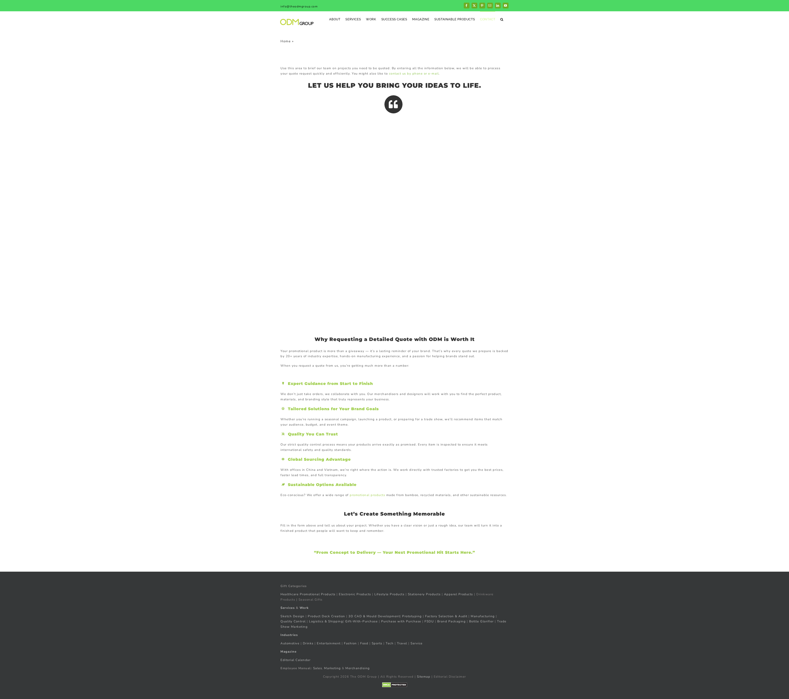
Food (364, 643)
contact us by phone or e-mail (414, 73)
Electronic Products (355, 594)
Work (304, 608)
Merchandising (357, 668)
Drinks (308, 643)
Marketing (332, 668)
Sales (317, 668)
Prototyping (412, 616)
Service (417, 643)
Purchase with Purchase (401, 621)
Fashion (350, 643)
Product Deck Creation (326, 616)
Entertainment (329, 643)
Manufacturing (483, 616)
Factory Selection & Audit (446, 616)
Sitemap (423, 677)
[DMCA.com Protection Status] (394, 685)
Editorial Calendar (295, 660)
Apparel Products (458, 594)
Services (287, 608)
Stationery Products (424, 594)
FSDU (429, 621)
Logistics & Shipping (326, 621)
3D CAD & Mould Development (374, 616)
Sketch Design (292, 616)
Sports (377, 643)
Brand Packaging (451, 621)
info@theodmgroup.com (299, 6)
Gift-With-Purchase (361, 621)
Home (285, 41)
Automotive (289, 643)
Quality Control (293, 621)
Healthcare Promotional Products (308, 594)
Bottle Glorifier (481, 621)
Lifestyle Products (389, 594)
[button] (501, 19)
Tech (389, 643)
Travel (402, 643)
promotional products (367, 495)
